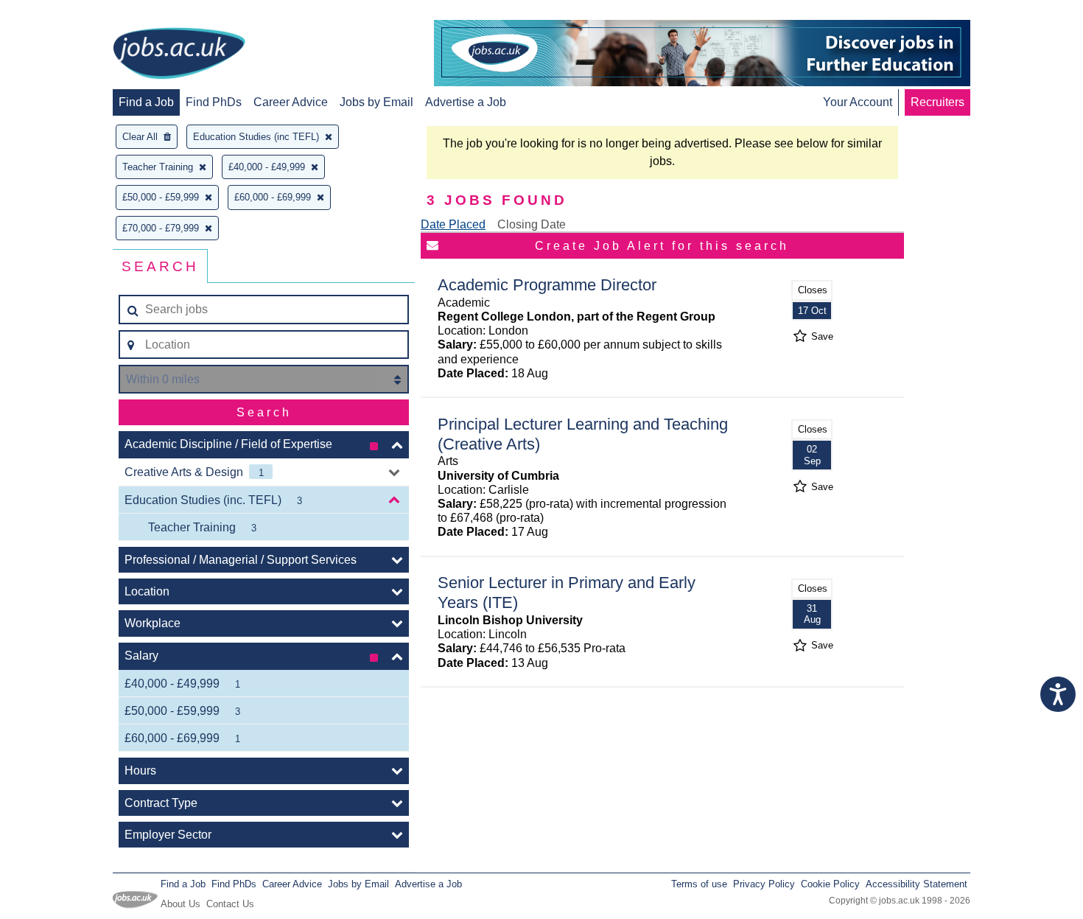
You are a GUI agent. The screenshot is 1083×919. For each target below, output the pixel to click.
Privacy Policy (764, 884)
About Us (180, 903)
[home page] (179, 54)
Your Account (857, 102)
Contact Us (230, 903)
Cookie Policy (830, 884)
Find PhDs (214, 102)
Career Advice (290, 102)
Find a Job (146, 102)
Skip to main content (59, 13)
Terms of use (699, 884)
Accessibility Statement (916, 884)
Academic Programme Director (547, 285)
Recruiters (937, 102)
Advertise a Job (465, 102)
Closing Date (531, 224)
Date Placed (453, 224)
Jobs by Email (376, 102)
